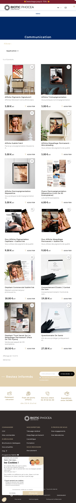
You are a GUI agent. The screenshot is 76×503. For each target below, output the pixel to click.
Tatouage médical (33, 431)
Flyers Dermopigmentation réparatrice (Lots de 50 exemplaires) (53, 193)
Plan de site (18, 499)
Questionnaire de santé (52, 335)
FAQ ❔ (4, 451)
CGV (3, 431)
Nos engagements (58, 431)
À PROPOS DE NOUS (59, 427)
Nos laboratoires (57, 435)
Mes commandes (8, 435)
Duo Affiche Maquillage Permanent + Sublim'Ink (52, 240)
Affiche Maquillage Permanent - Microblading (55, 144)
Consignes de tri (61, 495)
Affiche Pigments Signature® (18, 97)
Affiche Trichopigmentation (53, 97)
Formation (31, 443)
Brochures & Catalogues (11, 443)
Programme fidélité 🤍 (10, 455)
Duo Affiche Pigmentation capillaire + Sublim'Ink (17, 240)
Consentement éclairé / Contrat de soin (55, 288)
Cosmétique (31, 439)
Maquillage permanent (35, 435)
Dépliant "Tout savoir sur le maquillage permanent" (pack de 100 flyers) (18, 337)
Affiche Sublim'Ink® (14, 143)
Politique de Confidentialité (53, 499)
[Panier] (72, 7)
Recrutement (32, 450)
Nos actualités (7, 447)
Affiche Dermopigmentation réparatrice (18, 192)
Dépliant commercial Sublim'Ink (19, 287)
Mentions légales (33, 499)
